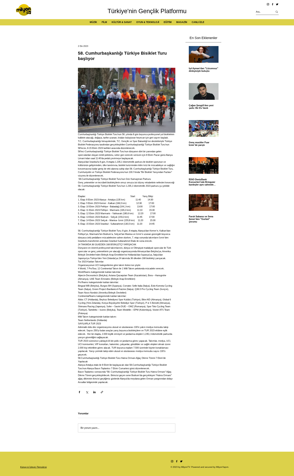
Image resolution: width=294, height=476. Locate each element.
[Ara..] (277, 12)
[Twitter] (277, 4)
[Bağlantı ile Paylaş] (101, 392)
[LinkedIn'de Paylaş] (94, 392)
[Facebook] (272, 4)
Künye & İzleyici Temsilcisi (33, 467)
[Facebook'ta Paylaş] (79, 392)
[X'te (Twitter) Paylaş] (86, 392)
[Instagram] (268, 4)
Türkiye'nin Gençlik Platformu (147, 11)
